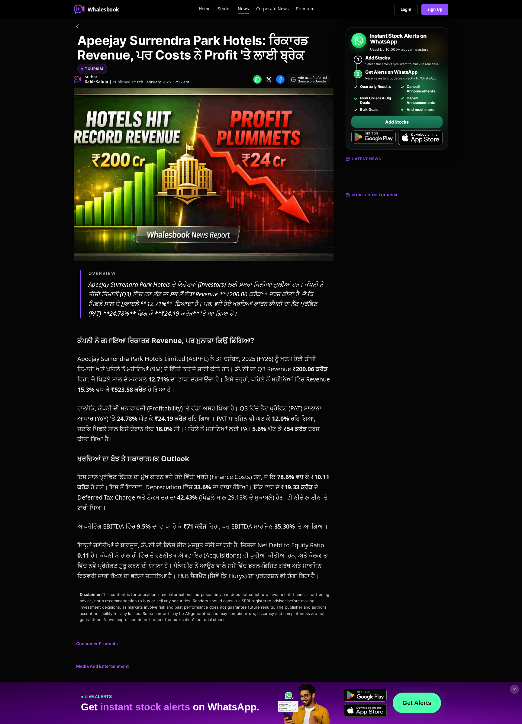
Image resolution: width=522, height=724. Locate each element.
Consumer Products (97, 643)
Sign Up (434, 9)
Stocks (224, 8)
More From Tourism (374, 195)
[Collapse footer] (514, 689)
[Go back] (77, 27)
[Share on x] (269, 79)
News (243, 8)
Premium (305, 8)
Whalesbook (103, 9)
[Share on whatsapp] (257, 79)
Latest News (366, 158)
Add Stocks (396, 121)
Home (205, 8)
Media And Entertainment (102, 666)
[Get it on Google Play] (373, 137)
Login (406, 9)
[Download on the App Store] (420, 137)
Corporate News (272, 8)
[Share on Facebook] (280, 79)
